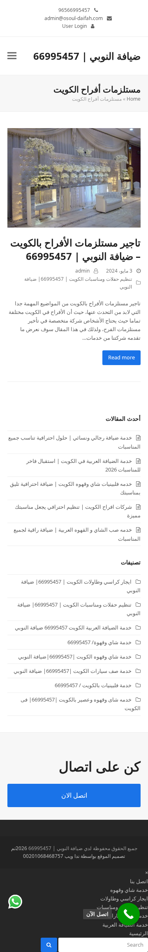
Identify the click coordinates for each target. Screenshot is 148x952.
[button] (11, 55)
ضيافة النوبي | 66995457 (87, 56)
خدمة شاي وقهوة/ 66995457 (99, 642)
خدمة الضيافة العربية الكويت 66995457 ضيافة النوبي (73, 627)
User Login (74, 26)
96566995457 (74, 10)
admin (82, 270)
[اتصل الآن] (128, 914)
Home (134, 98)
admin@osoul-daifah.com (73, 18)
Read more (121, 357)
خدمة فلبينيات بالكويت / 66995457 (93, 685)
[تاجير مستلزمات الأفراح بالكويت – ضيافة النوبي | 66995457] (74, 177)
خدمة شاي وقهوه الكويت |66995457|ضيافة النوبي (75, 656)
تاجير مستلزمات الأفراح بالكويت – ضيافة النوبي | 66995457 (75, 249)
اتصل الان (74, 795)
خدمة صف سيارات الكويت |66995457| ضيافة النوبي (73, 671)
